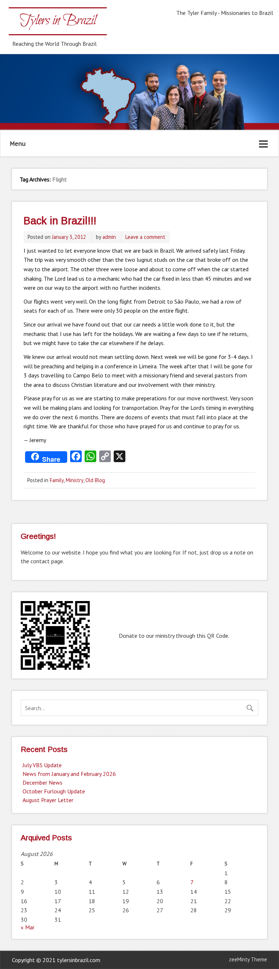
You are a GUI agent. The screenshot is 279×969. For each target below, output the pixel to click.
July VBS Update (42, 765)
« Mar (28, 927)
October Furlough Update (54, 791)
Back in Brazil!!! (60, 221)
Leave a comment (145, 236)
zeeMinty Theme (248, 959)
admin (109, 236)
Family (57, 480)
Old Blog (95, 480)
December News (42, 782)
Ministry (74, 480)
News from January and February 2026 (69, 773)
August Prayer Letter (48, 800)
